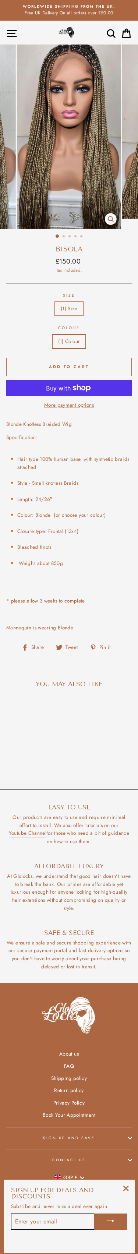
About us (69, 1053)
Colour (68, 328)
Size (69, 295)
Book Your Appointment (69, 1115)
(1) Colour (69, 341)
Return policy (69, 1090)
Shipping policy (69, 1078)
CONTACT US (69, 1160)
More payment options (69, 405)
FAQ (69, 1066)
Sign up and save (69, 1138)
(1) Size (69, 308)
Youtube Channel (27, 833)
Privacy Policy (69, 1102)
